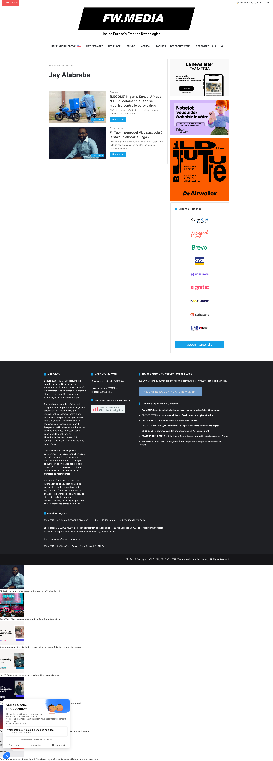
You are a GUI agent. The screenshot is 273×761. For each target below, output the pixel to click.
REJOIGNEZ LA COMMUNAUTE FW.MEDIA (170, 391)
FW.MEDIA (63, 380)
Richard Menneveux (81, 531)
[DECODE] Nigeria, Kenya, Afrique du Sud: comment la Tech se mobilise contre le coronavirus (135, 101)
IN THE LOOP (114, 46)
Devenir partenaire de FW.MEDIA (107, 381)
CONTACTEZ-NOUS (206, 46)
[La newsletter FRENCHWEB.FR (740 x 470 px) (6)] (199, 95)
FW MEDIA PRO (95, 46)
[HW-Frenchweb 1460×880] (199, 134)
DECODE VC (148, 431)
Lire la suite (118, 119)
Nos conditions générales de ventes (62, 539)
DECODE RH (148, 420)
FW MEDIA (147, 410)
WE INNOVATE (149, 441)
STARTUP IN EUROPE (152, 436)
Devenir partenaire (200, 344)
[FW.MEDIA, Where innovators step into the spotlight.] (136, 23)
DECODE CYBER (150, 415)
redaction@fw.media (101, 392)
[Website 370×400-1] (199, 200)
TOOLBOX (161, 46)
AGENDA (145, 46)
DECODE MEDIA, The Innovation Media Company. (185, 559)
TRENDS (131, 46)
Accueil (55, 65)
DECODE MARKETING (152, 425)
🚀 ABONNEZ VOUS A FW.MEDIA (253, 2)
